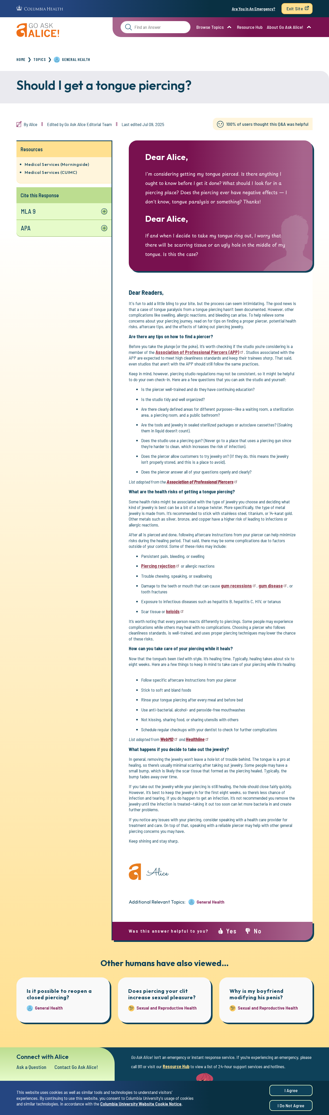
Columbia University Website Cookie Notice (140, 1104)
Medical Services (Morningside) (57, 164)
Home (20, 59)
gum (236, 585)
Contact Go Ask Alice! (76, 1067)
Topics (39, 59)
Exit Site (295, 8)
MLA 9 (28, 211)
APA (26, 228)
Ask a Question (31, 1067)
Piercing (158, 566)
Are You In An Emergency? (253, 8)
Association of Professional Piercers (197, 352)
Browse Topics (210, 27)
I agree (291, 1090)
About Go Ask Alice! (285, 27)
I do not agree (291, 1105)
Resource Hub (250, 27)
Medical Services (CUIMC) (51, 172)
